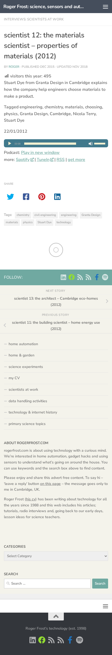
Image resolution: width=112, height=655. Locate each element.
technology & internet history (33, 412)
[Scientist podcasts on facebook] (97, 277)
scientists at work (23, 389)
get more (76, 160)
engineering (69, 215)
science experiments (26, 366)
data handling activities (28, 401)
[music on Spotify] (105, 277)
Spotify (22, 160)
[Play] (56, 146)
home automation (23, 344)
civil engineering (45, 215)
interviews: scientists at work (34, 19)
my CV (14, 378)
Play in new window (40, 152)
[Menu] (105, 6)
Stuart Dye (45, 222)
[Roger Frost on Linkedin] (63, 277)
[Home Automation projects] (72, 277)
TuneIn (43, 160)
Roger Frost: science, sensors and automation (43, 6)
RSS (61, 160)
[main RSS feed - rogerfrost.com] (88, 277)
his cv (30, 499)
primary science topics (27, 423)
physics (28, 222)
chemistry (23, 215)
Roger (14, 67)
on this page (50, 483)
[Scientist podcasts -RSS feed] (80, 277)
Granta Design (91, 215)
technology (64, 222)
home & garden (21, 355)
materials (12, 222)
